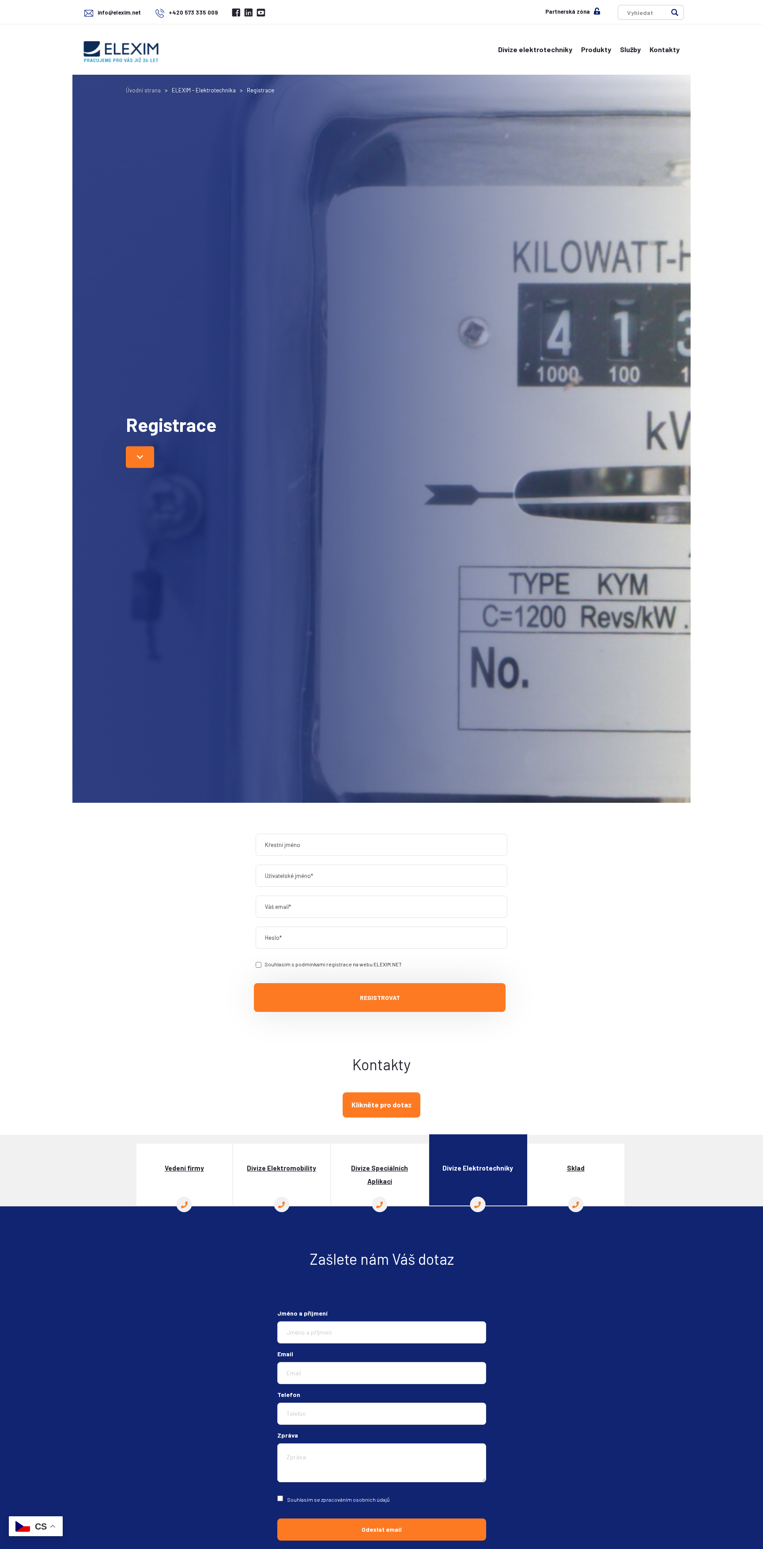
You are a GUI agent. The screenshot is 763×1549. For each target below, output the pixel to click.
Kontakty (665, 49)
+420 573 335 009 (192, 12)
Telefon (288, 1394)
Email (285, 1354)
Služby (630, 49)
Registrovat (380, 997)
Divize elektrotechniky (535, 49)
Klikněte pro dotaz (381, 1104)
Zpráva (287, 1435)
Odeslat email (382, 1529)
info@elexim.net (119, 12)
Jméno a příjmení (302, 1313)
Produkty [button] (596, 49)
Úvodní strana (143, 90)
